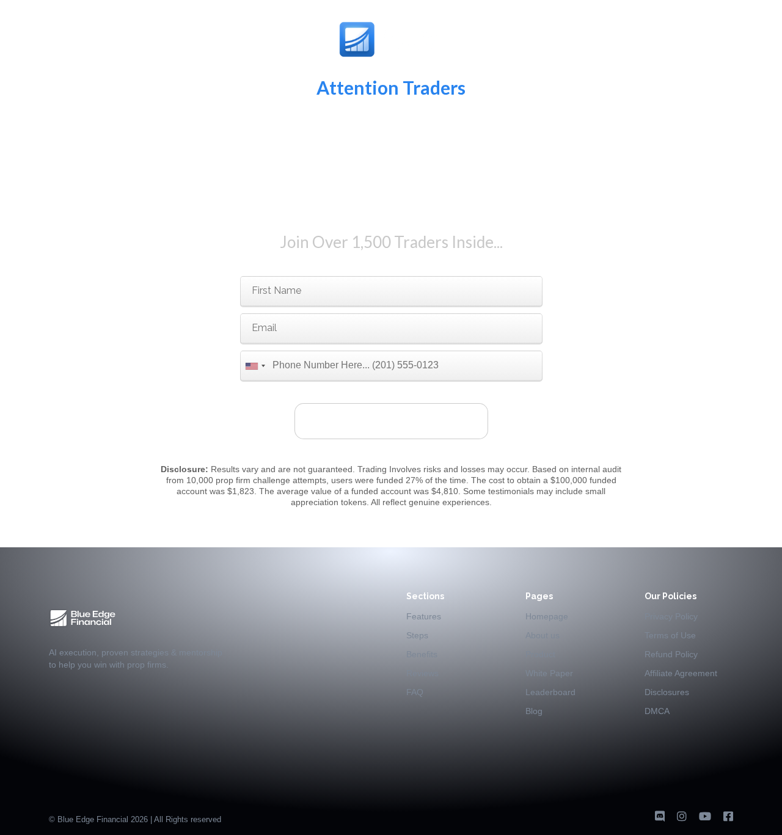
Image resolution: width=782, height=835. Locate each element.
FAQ (414, 692)
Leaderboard (550, 692)
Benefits (421, 654)
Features (423, 616)
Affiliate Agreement (681, 673)
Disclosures (667, 692)
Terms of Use (670, 635)
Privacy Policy (671, 616)
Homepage (546, 616)
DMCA (657, 711)
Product (540, 654)
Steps (417, 635)
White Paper (549, 673)
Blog (534, 711)
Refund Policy (671, 654)
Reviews (422, 673)
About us (542, 635)
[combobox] (255, 366)
